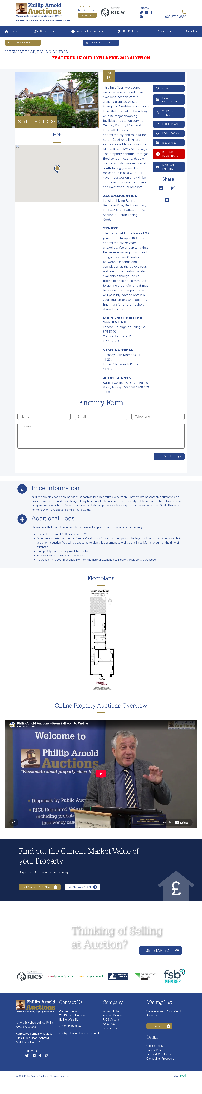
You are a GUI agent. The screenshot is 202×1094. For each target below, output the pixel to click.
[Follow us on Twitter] (142, 13)
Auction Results (113, 1015)
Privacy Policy (155, 1050)
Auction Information (89, 31)
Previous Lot (23, 42)
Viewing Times (167, 112)
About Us (163, 31)
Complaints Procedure (160, 1058)
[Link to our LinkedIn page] (147, 13)
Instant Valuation (79, 887)
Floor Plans (170, 123)
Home (13, 31)
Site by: (175, 1075)
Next (92, 100)
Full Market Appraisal (36, 887)
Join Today (155, 1026)
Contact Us (191, 31)
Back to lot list (101, 42)
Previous (23, 100)
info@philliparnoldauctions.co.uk (79, 1033)
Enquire (166, 456)
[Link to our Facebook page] (152, 13)
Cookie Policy (154, 1046)
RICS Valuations (131, 31)
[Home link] (39, 10)
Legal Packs (170, 133)
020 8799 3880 (71, 1026)
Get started (157, 950)
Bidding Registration (171, 153)
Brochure (169, 142)
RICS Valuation (112, 1019)
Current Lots (87, 15)
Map (165, 88)
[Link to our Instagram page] (142, 17)
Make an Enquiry (168, 167)
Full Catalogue (169, 99)
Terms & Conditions (159, 1054)
